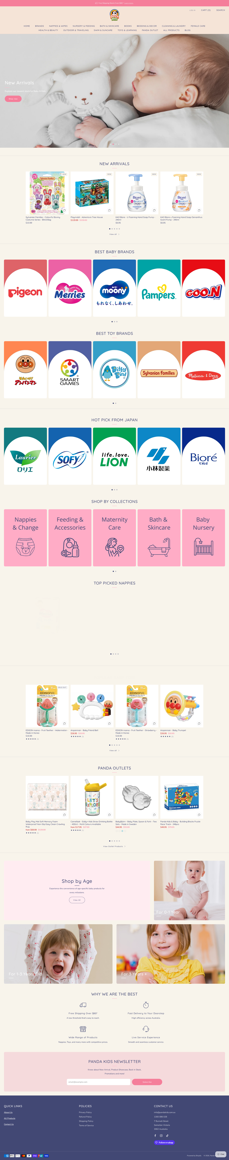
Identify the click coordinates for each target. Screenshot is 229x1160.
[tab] (109, 228)
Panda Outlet (150, 30)
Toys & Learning (127, 30)
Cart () (206, 10)
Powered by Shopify (194, 1156)
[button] (110, 144)
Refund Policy (85, 1116)
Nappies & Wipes (58, 26)
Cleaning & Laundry (174, 26)
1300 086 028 (160, 1116)
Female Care (198, 26)
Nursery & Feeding (84, 26)
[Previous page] (26, 193)
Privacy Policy (85, 1112)
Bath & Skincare (109, 26)
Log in (192, 10)
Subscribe (147, 1082)
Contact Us (9, 1124)
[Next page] (203, 193)
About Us (8, 1112)
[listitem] (114, 3)
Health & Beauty (48, 30)
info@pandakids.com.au (164, 1112)
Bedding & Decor (147, 26)
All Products (171, 30)
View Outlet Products (113, 846)
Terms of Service (86, 1125)
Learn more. (128, 3)
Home (27, 26)
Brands (39, 26)
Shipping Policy (86, 1121)
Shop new (13, 99)
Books (128, 26)
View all (113, 234)
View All (77, 900)
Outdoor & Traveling (76, 30)
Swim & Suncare (103, 30)
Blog (187, 30)
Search (220, 10)
